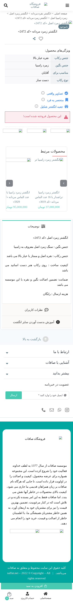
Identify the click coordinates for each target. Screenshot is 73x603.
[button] (36, 352)
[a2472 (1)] (36, 23)
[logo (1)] (24, 530)
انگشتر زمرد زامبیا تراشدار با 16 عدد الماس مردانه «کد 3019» (49, 197)
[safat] (36, 3)
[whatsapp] (59, 410)
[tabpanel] (36, 268)
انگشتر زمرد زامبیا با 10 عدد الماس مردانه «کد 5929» (16, 197)
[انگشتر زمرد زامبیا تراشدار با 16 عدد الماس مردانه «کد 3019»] (49, 172)
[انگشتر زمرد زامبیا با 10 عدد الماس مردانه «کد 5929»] (16, 172)
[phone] (44, 410)
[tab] (36, 226)
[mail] (52, 410)
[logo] (51, 530)
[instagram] (67, 410)
